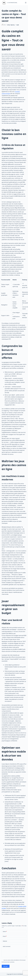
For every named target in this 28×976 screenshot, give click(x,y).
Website (5, 941)
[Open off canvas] (25, 2)
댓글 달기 (5, 966)
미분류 (17, 25)
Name (5, 931)
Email (5, 936)
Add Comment (6, 946)
